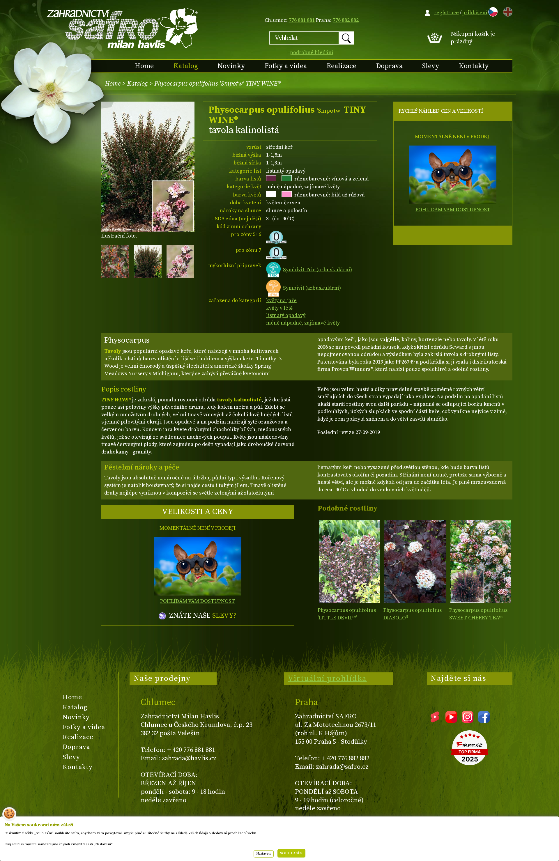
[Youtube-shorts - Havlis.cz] (435, 720)
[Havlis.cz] (123, 28)
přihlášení (474, 12)
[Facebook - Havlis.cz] (484, 720)
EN (506, 11)
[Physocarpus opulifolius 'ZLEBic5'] (480, 561)
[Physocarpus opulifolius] (349, 561)
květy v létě (279, 308)
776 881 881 (302, 20)
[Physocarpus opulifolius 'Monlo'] (415, 561)
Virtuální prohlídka (327, 678)
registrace (446, 12)
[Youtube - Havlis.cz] (451, 720)
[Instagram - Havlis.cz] (467, 720)
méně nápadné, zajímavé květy (303, 323)
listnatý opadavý (285, 315)
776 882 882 (346, 20)
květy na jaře (281, 300)
